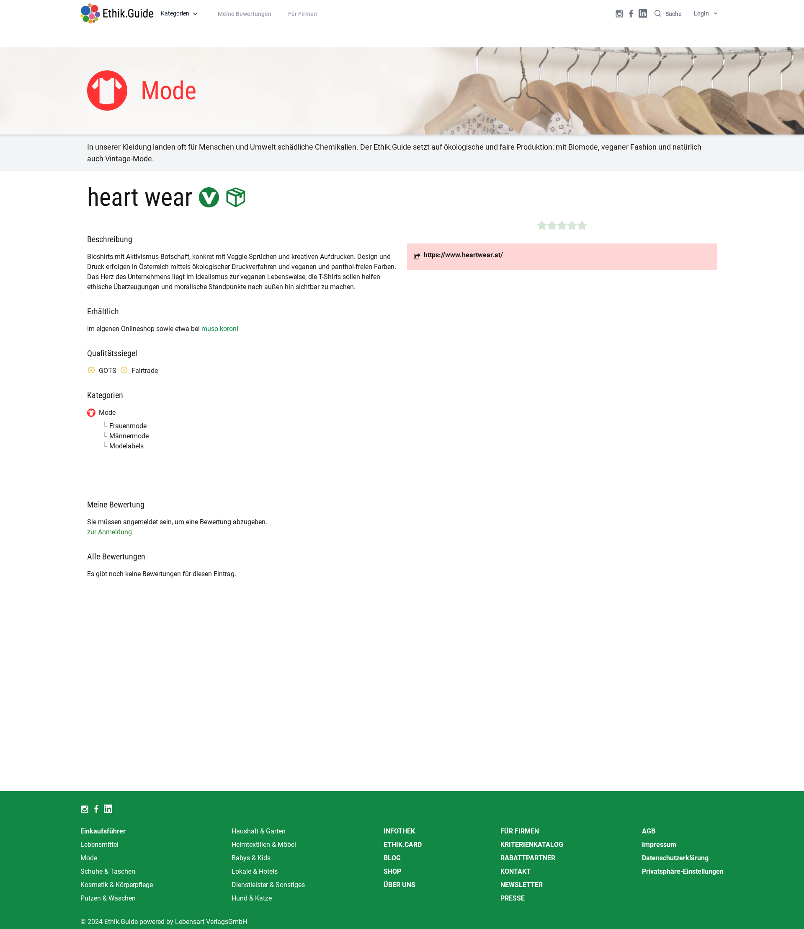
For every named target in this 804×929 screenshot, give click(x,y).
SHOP (392, 871)
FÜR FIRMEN (519, 831)
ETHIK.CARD (403, 845)
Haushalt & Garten (259, 831)
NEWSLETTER (521, 885)
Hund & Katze (252, 898)
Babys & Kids (251, 858)
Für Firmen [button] (302, 13)
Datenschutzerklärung (675, 858)
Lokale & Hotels (255, 871)
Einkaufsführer (103, 831)
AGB (648, 831)
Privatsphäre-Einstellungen (683, 871)
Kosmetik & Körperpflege (116, 885)
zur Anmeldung (109, 532)
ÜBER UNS (399, 885)
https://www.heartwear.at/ (463, 255)
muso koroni (219, 329)
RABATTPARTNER (527, 858)
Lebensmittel (99, 845)
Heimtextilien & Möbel (264, 845)
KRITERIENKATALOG (531, 845)
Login (701, 13)
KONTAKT (515, 871)
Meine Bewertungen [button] (244, 13)
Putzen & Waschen (108, 898)
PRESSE (512, 898)
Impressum (659, 845)
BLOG (392, 858)
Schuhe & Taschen (107, 871)
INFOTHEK (399, 831)
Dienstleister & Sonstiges (268, 885)
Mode (88, 858)
